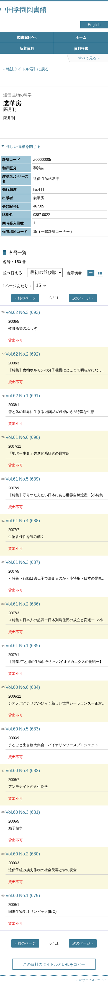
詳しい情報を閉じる (23, 146)
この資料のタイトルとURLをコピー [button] (54, 964)
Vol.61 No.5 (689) (23, 479)
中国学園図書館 (23, 9)
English (94, 25)
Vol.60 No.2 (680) (23, 854)
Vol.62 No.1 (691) (23, 395)
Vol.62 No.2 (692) (23, 354)
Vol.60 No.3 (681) (23, 812)
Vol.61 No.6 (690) (23, 437)
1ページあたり (15, 285)
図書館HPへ (27, 37)
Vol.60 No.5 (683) (23, 729)
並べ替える (12, 272)
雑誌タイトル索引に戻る (27, 69)
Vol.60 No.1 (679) (23, 895)
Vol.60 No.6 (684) (23, 687)
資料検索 (81, 48)
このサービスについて (91, 979)
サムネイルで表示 (99, 273)
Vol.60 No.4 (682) (23, 770)
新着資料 (27, 48)
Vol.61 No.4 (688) (23, 520)
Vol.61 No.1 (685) (23, 645)
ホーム (81, 37)
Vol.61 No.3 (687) (23, 562)
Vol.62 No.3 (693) (23, 312)
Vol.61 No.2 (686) (23, 604)
